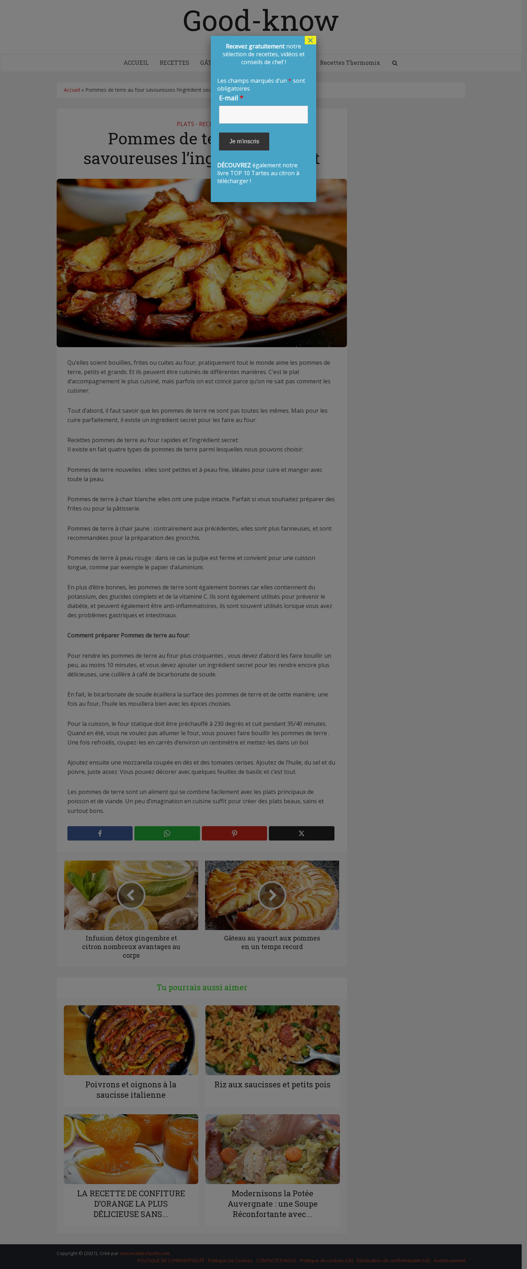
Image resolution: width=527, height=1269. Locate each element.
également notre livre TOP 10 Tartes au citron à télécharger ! (262, 113)
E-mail (231, 98)
